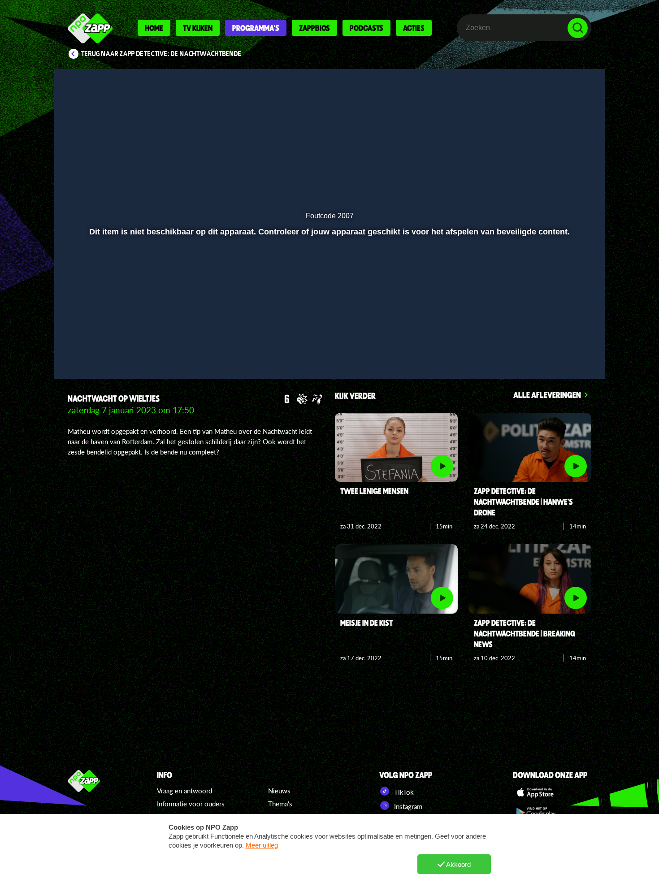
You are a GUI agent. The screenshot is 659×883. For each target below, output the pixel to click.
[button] (90, 348)
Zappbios (314, 27)
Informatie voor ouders (191, 804)
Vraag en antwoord (184, 791)
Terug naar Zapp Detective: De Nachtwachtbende (161, 54)
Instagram (407, 806)
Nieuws (279, 791)
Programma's (255, 27)
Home (154, 27)
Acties (414, 27)
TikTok (403, 792)
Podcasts (366, 27)
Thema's (280, 804)
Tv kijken (197, 27)
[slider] (328, 329)
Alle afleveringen (547, 395)
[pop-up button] (549, 348)
